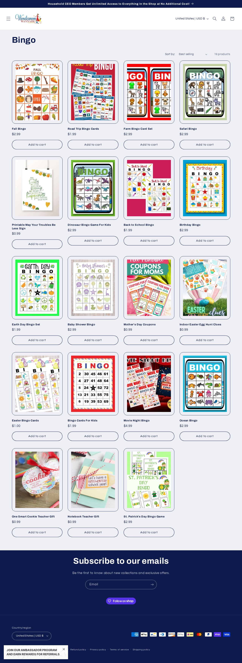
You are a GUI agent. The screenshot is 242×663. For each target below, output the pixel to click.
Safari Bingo (188, 128)
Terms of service (119, 650)
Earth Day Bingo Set (26, 324)
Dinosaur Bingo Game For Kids (89, 224)
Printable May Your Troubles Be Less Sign (34, 226)
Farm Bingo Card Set (138, 128)
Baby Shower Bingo (81, 324)
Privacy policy (98, 650)
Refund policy (78, 650)
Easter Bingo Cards (25, 420)
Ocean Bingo (189, 420)
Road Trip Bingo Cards (83, 128)
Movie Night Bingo (137, 420)
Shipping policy (141, 650)
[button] (8, 18)
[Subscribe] (152, 584)
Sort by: (170, 54)
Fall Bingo (19, 128)
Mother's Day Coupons (140, 324)
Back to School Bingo (139, 224)
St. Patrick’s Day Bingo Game (144, 516)
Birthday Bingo (190, 224)
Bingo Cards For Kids (82, 420)
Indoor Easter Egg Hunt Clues (200, 324)
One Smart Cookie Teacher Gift (33, 516)
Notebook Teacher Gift (83, 516)
